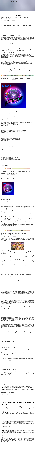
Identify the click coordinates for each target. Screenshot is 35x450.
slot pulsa (8, 374)
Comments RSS (19, 448)
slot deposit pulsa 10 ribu (24, 238)
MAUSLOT (13, 68)
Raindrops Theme (23, 448)
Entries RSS (15, 448)
